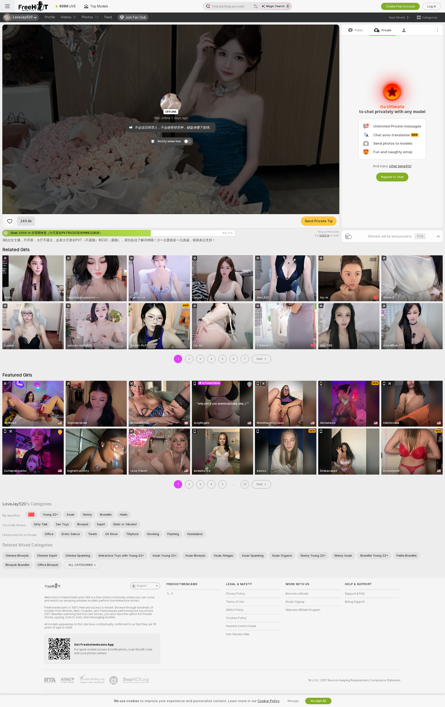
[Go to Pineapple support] (114, 680)
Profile (49, 17)
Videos (68, 17)
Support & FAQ (355, 593)
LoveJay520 (14, 503)
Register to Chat (392, 177)
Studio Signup (295, 601)
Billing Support (355, 601)
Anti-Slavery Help (237, 634)
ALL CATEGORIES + (82, 565)
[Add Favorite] (9, 221)
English (141, 585)
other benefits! (400, 166)
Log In (431, 6)
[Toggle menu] (7, 6)
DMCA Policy (235, 610)
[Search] (255, 6)
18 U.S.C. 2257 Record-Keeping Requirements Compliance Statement (354, 680)
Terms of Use (235, 601)
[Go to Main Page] (33, 6)
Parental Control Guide (241, 626)
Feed (108, 17)
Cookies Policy (236, 618)
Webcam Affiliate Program (303, 610)
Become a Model (297, 593)
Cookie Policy (268, 701)
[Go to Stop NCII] (136, 680)
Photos (90, 17)
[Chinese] (31, 514)
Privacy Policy (235, 593)
